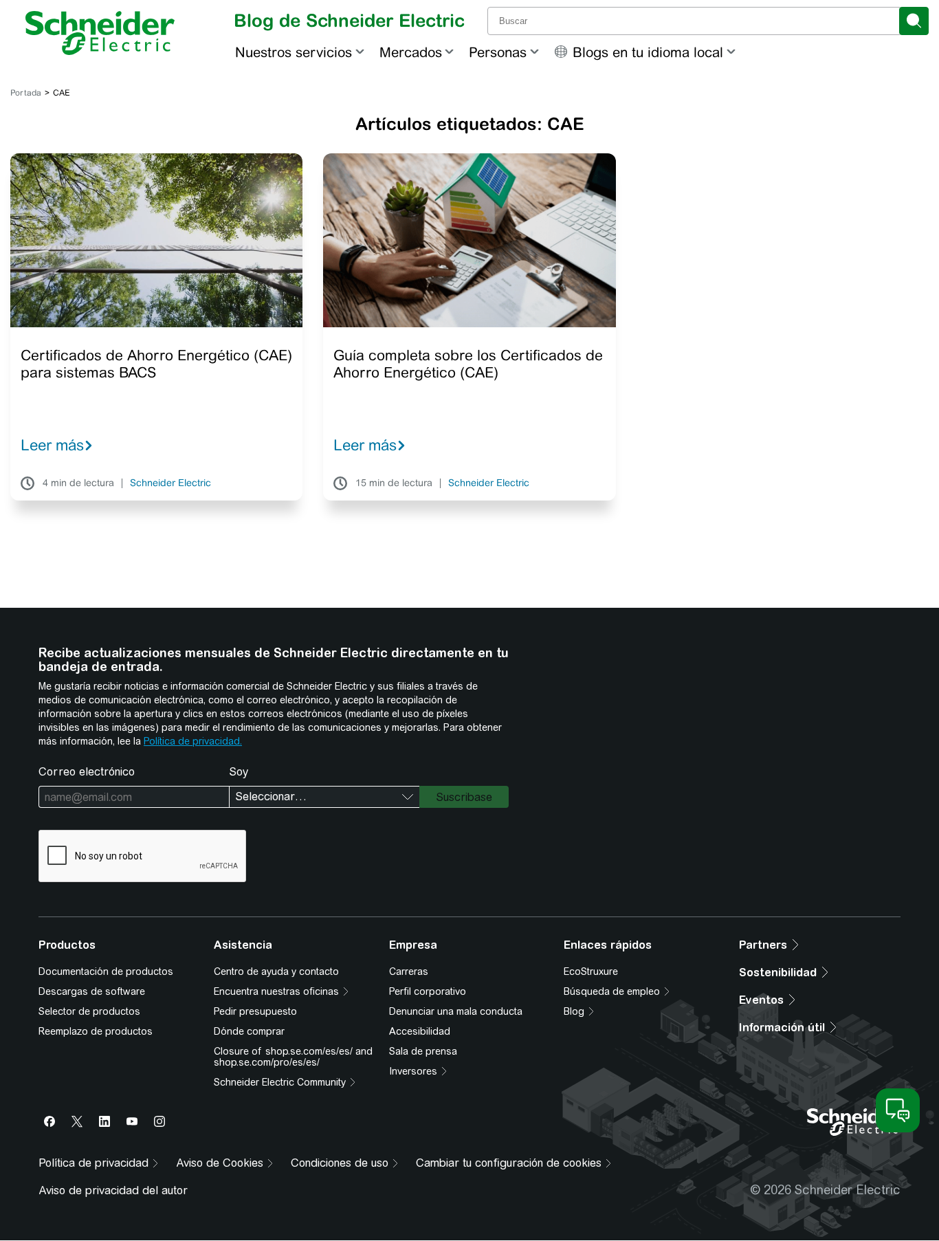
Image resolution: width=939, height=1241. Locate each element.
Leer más (52, 445)
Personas (498, 52)
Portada (25, 93)
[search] (914, 21)
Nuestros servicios (293, 52)
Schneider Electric (170, 483)
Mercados (410, 52)
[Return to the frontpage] (100, 33)
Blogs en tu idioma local (648, 52)
